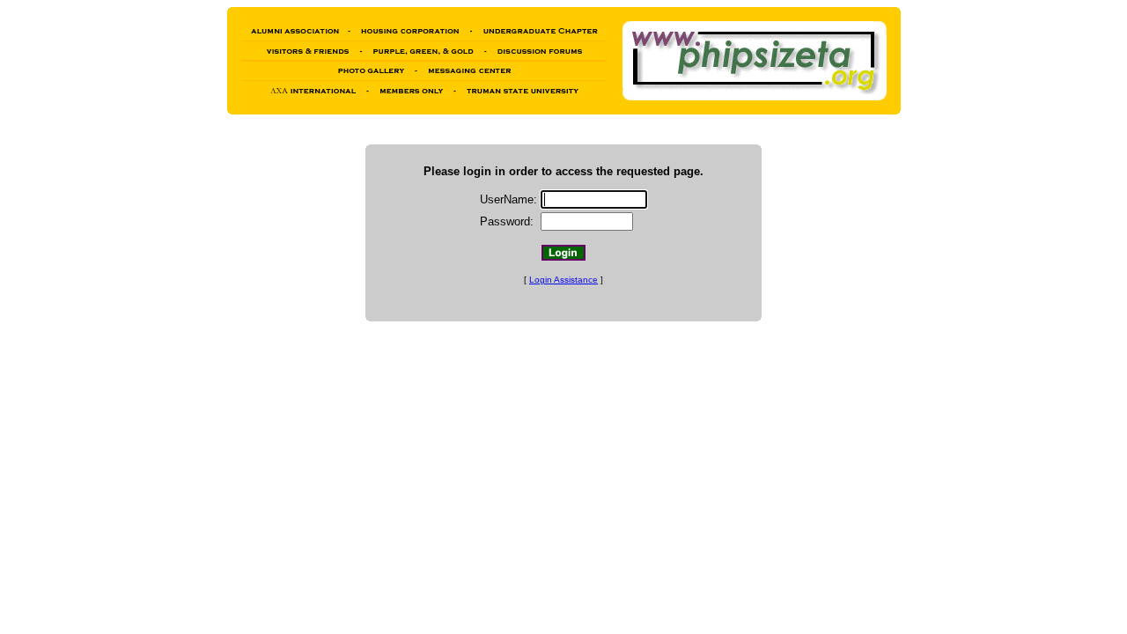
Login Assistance (563, 279)
